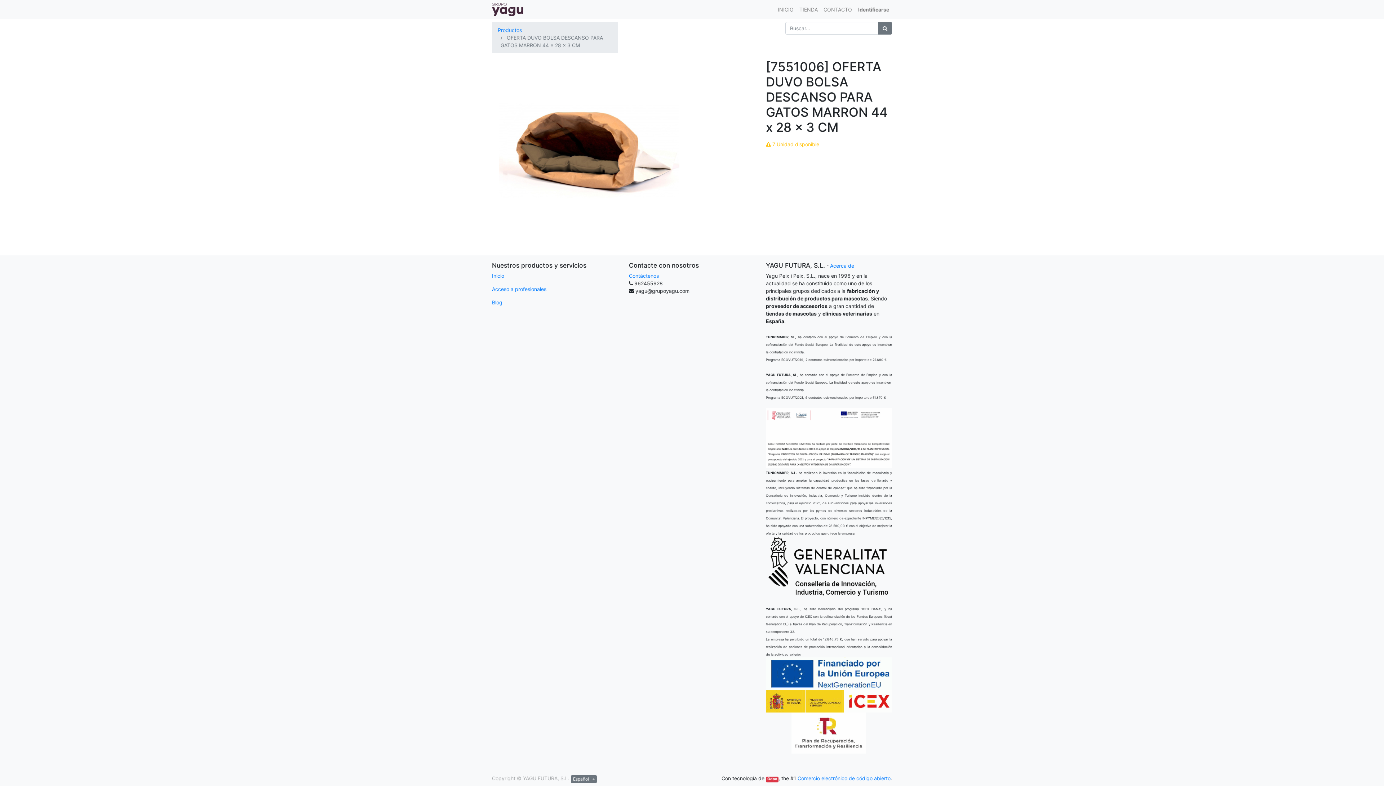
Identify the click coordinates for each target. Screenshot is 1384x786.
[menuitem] (786, 9)
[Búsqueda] (885, 28)
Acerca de (842, 266)
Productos (510, 30)
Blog (497, 302)
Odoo (772, 779)
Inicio (498, 276)
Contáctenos (644, 276)
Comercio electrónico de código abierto (844, 778)
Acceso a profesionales (519, 289)
